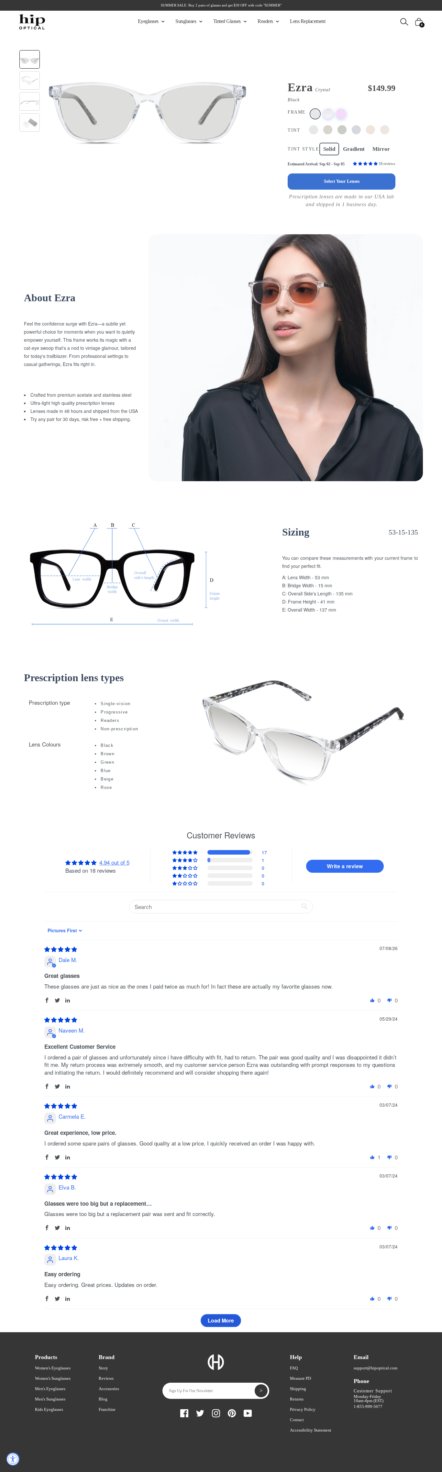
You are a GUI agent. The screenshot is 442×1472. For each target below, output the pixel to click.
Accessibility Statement (310, 1430)
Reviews (106, 1378)
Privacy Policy (302, 1409)
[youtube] (248, 1412)
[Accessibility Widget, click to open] (12, 1459)
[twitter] (200, 1412)
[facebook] (184, 1412)
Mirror (381, 149)
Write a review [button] (345, 866)
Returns (297, 1399)
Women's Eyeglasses (53, 1368)
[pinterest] (232, 1412)
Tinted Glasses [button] (227, 21)
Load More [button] (221, 1320)
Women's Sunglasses (53, 1378)
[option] (147, 101)
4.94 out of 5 (114, 862)
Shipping (298, 1388)
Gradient (354, 149)
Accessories (109, 1388)
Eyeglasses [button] (149, 21)
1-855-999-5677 (368, 1406)
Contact (297, 1419)
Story (103, 1368)
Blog (103, 1399)
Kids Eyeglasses (49, 1409)
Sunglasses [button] (186, 21)
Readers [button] (266, 21)
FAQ (294, 1368)
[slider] (60, 949)
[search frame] (404, 21)
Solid (329, 149)
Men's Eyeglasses (50, 1388)
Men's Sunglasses (50, 1399)
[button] (366, 163)
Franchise (107, 1409)
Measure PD (300, 1378)
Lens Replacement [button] (307, 21)
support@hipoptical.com (375, 1368)
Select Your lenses (341, 181)
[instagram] (216, 1412)
